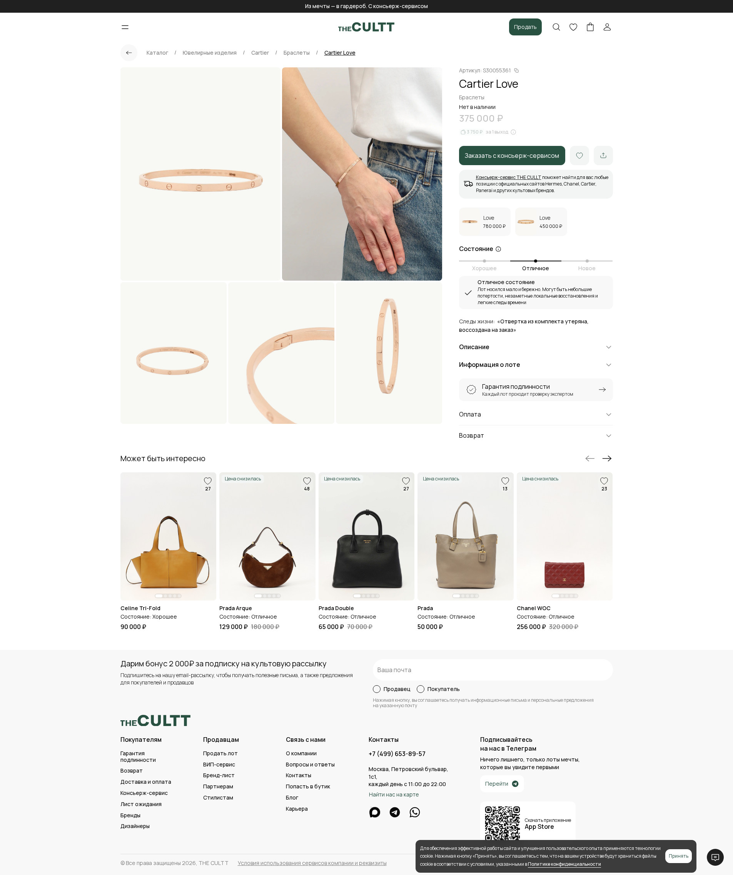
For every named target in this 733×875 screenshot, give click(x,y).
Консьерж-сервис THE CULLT (508, 177)
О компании (301, 753)
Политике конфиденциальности (564, 864)
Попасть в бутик (308, 786)
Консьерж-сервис (144, 793)
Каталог (157, 52)
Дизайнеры (135, 826)
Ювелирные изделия (210, 52)
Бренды (130, 815)
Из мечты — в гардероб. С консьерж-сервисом (366, 6)
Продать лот (220, 753)
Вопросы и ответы (310, 764)
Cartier (260, 52)
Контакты (298, 775)
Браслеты (297, 52)
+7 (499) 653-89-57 (397, 754)
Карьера (297, 809)
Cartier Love (340, 52)
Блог (292, 798)
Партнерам (218, 786)
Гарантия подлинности (138, 756)
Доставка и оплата (145, 782)
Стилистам (218, 798)
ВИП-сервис (219, 764)
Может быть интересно (162, 458)
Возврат (131, 771)
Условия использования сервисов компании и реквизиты (312, 863)
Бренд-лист (219, 775)
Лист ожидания (141, 804)
